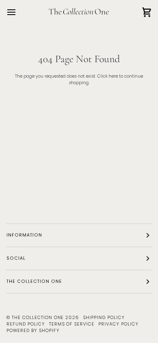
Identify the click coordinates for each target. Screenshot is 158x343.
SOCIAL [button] (16, 258)
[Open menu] (18, 12)
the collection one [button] (34, 281)
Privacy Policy (118, 324)
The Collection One (38, 318)
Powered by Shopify (33, 331)
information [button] (24, 235)
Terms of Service (72, 324)
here (113, 76)
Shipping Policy (104, 318)
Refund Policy (25, 324)
